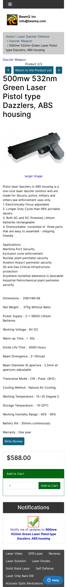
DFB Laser (35, 553)
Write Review (13, 441)
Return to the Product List (33, 70)
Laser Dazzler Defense (33, 36)
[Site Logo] (33, 19)
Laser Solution (16, 561)
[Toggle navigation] (10, 4)
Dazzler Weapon (20, 41)
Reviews (54, 553)
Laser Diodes (41, 561)
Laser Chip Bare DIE (20, 576)
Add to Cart (49, 485)
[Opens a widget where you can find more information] (53, 580)
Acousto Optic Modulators (24, 583)
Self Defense (45, 568)
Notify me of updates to (33, 534)
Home (10, 36)
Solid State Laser (18, 568)
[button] (60, 568)
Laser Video (14, 553)
